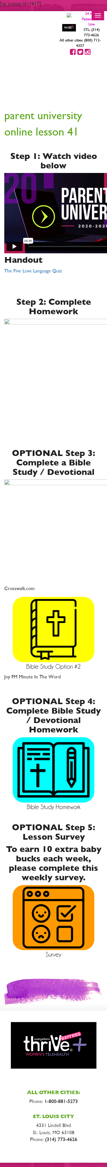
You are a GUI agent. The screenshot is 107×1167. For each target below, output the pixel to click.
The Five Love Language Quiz (33, 271)
